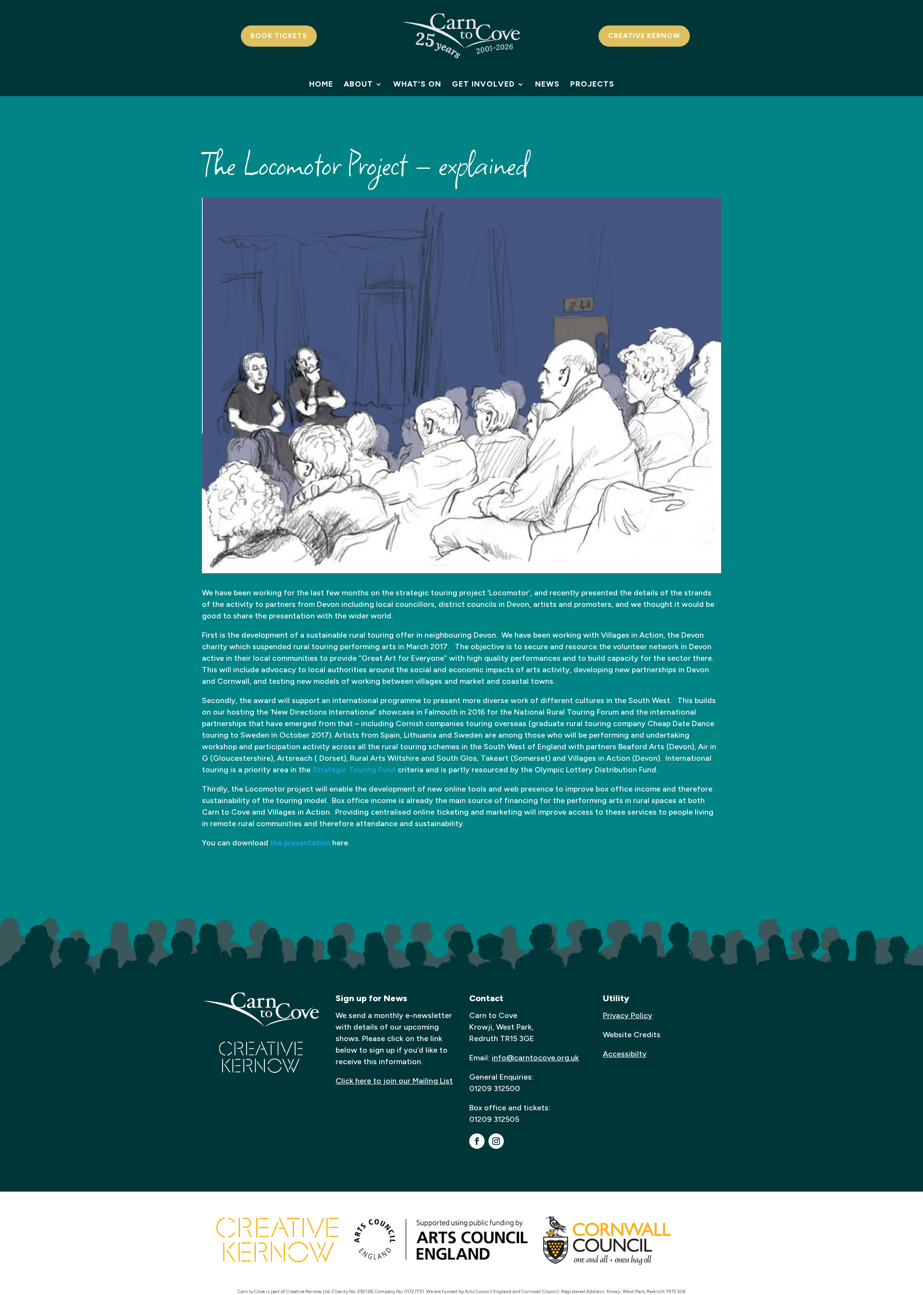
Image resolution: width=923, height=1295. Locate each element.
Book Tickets (278, 36)
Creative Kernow (644, 36)
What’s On (417, 84)
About (358, 84)
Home (321, 84)
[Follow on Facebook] (477, 1141)
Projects (592, 84)
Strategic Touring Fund (354, 769)
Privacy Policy (627, 1015)
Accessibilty (625, 1053)
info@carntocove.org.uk (535, 1057)
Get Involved (483, 84)
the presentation (300, 842)
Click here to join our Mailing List (394, 1080)
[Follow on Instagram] (496, 1141)
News (547, 84)
